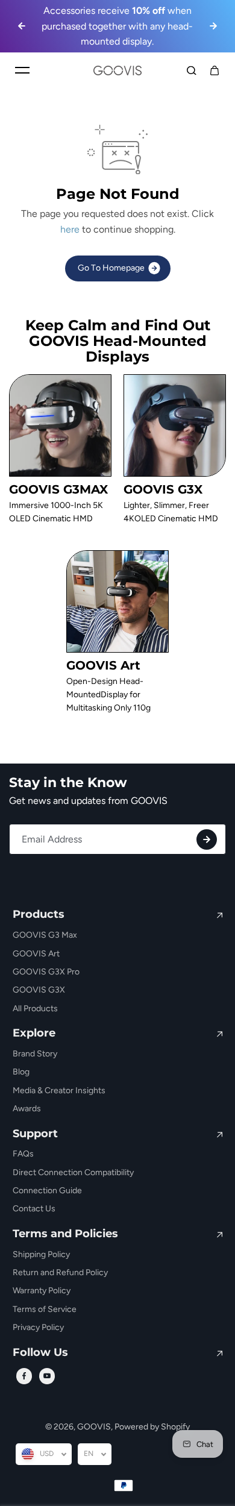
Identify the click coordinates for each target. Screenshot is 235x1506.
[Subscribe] (206, 839)
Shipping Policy (41, 1254)
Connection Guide (47, 1190)
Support (35, 1134)
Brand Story (35, 1054)
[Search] (191, 70)
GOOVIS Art (36, 954)
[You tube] (47, 1375)
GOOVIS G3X (39, 990)
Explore (34, 1034)
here (70, 229)
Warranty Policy (41, 1290)
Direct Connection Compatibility (73, 1172)
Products (38, 915)
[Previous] (21, 26)
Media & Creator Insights (59, 1090)
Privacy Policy (38, 1327)
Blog (21, 1072)
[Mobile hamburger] (22, 70)
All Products (35, 1008)
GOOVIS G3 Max (45, 935)
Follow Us (40, 1353)
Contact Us (34, 1208)
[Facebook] (24, 1375)
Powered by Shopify (152, 1427)
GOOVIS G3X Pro (46, 972)
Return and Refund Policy (60, 1272)
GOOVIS (94, 1427)
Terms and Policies (65, 1234)
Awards (27, 1108)
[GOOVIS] (117, 70)
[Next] (213, 26)
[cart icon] (214, 70)
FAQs (23, 1154)
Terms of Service (45, 1309)
